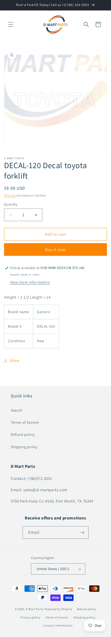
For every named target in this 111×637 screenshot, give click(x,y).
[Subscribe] (82, 532)
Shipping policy (24, 446)
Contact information (57, 625)
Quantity (11, 204)
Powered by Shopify (58, 609)
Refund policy (23, 434)
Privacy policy (30, 617)
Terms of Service (25, 422)
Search (17, 410)
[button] (11, 24)
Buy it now (55, 249)
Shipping (9, 195)
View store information (30, 282)
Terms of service (57, 617)
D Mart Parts (35, 609)
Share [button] (14, 360)
